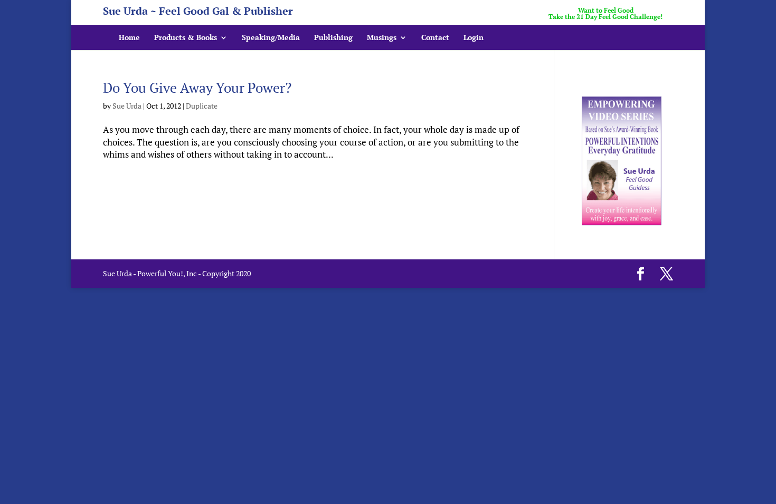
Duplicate (201, 106)
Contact (435, 38)
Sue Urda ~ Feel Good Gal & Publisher (198, 13)
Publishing (333, 38)
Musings (381, 38)
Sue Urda (126, 106)
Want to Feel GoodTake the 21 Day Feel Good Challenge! (605, 14)
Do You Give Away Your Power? (197, 87)
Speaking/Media (271, 38)
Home (129, 38)
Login (473, 38)
